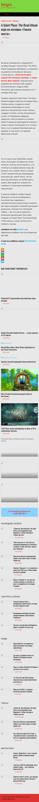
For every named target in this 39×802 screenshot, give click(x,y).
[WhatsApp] (19, 255)
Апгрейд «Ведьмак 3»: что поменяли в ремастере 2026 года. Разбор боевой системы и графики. (25, 570)
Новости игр (6, 21)
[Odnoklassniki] (19, 249)
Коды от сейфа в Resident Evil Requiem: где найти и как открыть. (25, 668)
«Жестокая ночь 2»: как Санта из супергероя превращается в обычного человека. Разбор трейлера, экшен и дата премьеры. (25, 545)
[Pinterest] (19, 258)
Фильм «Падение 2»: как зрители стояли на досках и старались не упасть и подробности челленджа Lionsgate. (24, 583)
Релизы (15, 21)
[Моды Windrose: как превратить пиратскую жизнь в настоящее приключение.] (6, 643)
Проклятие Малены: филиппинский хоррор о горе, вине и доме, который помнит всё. (24, 558)
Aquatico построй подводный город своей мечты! (18, 361)
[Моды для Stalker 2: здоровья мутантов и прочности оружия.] (6, 689)
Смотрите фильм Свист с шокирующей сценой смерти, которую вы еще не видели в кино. (25, 603)
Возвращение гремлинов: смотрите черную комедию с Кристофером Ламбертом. (24, 615)
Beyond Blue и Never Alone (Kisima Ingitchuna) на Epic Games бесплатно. (18, 348)
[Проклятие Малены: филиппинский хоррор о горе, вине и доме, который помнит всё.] (6, 556)
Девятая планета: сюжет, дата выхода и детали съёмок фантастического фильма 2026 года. (25, 778)
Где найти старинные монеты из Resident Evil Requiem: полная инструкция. (23, 657)
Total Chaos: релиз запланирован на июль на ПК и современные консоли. (18, 429)
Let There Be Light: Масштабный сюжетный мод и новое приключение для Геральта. (25, 679)
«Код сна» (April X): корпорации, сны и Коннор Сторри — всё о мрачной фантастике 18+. (25, 767)
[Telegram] (19, 261)
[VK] (19, 252)
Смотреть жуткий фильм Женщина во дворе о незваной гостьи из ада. (25, 626)
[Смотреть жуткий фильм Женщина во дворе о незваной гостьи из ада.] (6, 625)
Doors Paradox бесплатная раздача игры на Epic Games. (16, 395)
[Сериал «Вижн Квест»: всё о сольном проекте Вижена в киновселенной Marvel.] (6, 753)
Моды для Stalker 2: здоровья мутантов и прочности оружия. (23, 690)
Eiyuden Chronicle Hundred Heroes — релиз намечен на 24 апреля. (19, 334)
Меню (6, 14)
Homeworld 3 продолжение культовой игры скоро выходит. (18, 299)
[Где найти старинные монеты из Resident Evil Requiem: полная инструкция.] (6, 655)
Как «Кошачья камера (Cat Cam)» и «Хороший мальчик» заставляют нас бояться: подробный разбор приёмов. (25, 735)
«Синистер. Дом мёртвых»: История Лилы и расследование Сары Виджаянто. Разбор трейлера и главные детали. (24, 531)
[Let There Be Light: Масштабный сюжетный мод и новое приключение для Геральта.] (6, 677)
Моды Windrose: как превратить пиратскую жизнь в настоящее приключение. (23, 645)
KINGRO (6, 4)
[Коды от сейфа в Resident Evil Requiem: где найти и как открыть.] (6, 667)
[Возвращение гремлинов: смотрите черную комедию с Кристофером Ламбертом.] (6, 613)
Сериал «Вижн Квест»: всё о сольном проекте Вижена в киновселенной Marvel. (25, 755)
